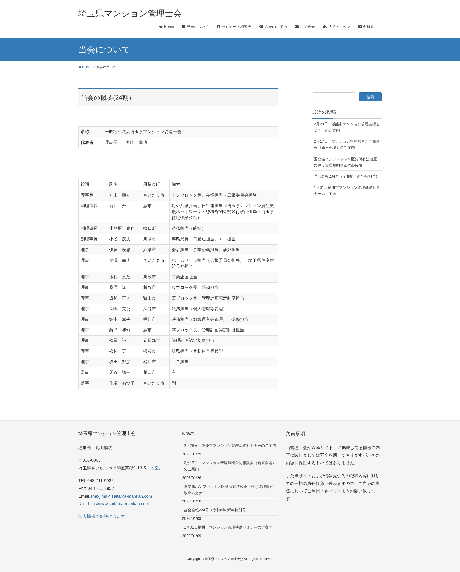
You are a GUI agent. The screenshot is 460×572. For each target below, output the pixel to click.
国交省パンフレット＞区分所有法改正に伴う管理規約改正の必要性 (345, 162)
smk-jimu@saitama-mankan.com (121, 496)
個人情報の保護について (101, 516)
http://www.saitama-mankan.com (118, 503)
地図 (154, 468)
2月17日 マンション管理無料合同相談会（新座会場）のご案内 (347, 144)
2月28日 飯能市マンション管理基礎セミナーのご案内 (347, 127)
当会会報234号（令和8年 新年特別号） (346, 176)
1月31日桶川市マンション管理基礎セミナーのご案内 (347, 190)
